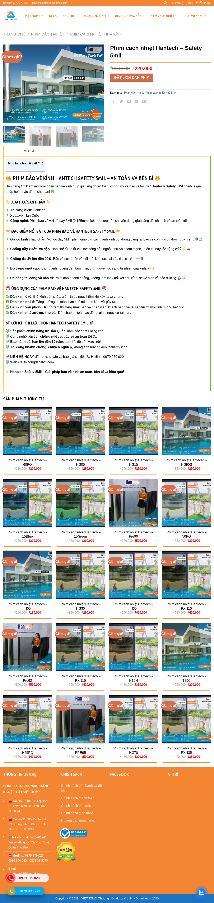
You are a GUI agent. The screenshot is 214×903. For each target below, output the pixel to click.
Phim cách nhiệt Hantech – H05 (27, 606)
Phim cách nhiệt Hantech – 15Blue (27, 534)
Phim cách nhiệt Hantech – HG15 (133, 462)
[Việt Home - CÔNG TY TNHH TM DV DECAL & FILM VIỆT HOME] (11, 15)
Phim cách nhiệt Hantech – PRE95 (81, 750)
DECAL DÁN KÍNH (94, 16)
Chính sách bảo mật (76, 806)
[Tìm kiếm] (165, 3)
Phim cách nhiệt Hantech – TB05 (186, 678)
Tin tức (188, 2)
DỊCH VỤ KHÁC (193, 16)
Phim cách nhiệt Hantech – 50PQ (186, 534)
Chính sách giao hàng (77, 813)
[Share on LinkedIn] (144, 102)
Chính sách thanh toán (77, 798)
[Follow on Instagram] (201, 2)
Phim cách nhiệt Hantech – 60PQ (27, 462)
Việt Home (32, 16)
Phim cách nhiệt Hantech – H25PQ (27, 750)
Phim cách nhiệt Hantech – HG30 (81, 606)
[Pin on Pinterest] (136, 102)
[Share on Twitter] (121, 102)
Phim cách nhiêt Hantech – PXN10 (186, 606)
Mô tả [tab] (29, 151)
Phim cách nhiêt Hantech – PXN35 (186, 750)
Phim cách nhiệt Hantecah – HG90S (186, 462)
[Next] (96, 84)
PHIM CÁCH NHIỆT (162, 16)
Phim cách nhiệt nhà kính (96, 34)
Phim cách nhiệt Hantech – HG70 (133, 750)
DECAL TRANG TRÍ (61, 16)
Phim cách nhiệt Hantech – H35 (133, 606)
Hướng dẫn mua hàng (77, 820)
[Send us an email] (209, 2)
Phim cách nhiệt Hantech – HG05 (81, 462)
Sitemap (176, 2)
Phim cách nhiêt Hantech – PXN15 (81, 678)
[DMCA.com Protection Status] (66, 852)
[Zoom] (9, 118)
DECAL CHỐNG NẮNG (129, 16)
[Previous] (10, 84)
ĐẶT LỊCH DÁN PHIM (131, 77)
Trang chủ (14, 34)
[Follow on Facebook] (197, 2)
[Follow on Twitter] (205, 2)
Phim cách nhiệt (47, 34)
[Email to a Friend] (129, 102)
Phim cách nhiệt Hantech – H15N (133, 678)
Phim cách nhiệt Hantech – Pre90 (133, 534)
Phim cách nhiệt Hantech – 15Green (81, 534)
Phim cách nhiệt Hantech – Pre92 (27, 678)
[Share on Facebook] (114, 102)
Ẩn (40, 163)
